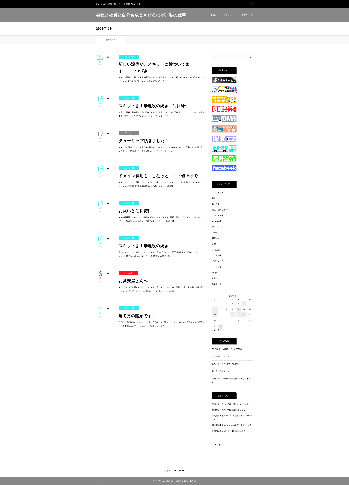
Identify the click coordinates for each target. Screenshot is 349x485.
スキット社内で (218, 192)
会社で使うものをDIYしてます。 (226, 364)
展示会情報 (217, 238)
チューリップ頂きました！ (144, 140)
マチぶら (216, 232)
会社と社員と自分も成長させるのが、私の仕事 (141, 15)
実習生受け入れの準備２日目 (224, 404)
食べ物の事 (128, 273)
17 (238, 315)
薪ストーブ (217, 284)
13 (215, 315)
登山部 (215, 273)
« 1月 (214, 330)
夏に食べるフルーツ (220, 371)
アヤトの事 (217, 255)
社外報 (215, 278)
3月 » (220, 330)
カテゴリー (228, 15)
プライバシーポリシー (174, 470)
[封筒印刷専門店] (224, 141)
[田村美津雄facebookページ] (224, 170)
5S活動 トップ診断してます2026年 (227, 349)
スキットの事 (129, 57)
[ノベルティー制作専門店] (224, 132)
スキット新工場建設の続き (144, 245)
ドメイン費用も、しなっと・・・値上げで (158, 175)
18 (244, 315)
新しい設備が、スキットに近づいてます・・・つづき (154, 67)
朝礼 (214, 198)
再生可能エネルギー (220, 210)
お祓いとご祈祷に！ (137, 210)
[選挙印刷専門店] (224, 112)
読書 (214, 244)
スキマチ (216, 204)
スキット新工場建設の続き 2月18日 (153, 105)
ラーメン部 (217, 267)
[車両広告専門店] (224, 151)
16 (232, 315)
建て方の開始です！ (137, 315)
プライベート (129, 133)
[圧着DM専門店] (224, 121)
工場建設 (216, 250)
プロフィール (247, 15)
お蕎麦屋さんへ (133, 280)
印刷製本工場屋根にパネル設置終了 (227, 415)
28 (221, 326)
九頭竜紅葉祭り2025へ (222, 431)
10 (238, 309)
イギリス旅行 (217, 261)
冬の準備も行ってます (221, 356)
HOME (213, 15)
